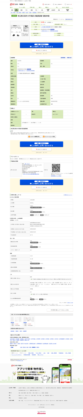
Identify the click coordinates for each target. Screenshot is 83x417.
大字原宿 (67, 338)
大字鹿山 (22, 338)
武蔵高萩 (12, 331)
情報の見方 (69, 57)
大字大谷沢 (12, 338)
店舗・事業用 (54, 353)
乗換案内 (32, 73)
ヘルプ (38, 404)
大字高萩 (47, 338)
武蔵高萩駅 (48, 26)
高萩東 (17, 340)
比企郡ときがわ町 (52, 343)
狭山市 (15, 343)
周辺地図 (52, 29)
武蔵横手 (25, 331)
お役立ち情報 (11, 400)
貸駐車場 (12, 322)
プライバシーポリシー (32, 404)
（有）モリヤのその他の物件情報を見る (31, 174)
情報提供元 (59, 387)
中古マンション (27, 395)
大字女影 (17, 338)
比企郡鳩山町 (45, 343)
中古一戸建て (38, 353)
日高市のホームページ (68, 194)
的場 (27, 347)
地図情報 (65, 400)
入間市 (18, 343)
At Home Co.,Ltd (20, 360)
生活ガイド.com (70, 302)
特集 (19, 400)
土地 (44, 353)
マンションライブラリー (17, 354)
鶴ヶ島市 (26, 343)
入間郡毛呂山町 (32, 343)
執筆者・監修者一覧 (59, 400)
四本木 (14, 340)
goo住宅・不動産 (12, 387)
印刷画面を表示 (69, 19)
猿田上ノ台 (27, 340)
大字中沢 (56, 338)
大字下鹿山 (33, 338)
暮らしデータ (40, 354)
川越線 (12, 347)
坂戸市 (22, 343)
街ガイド (47, 400)
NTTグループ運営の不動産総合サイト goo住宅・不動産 (20, 0)
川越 (21, 347)
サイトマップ (48, 404)
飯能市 (11, 343)
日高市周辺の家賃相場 (54, 30)
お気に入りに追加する (42, 50)
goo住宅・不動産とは (22, 387)
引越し (22, 400)
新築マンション (21, 395)
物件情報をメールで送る (56, 175)
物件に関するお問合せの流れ (51, 387)
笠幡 (30, 347)
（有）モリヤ (27, 163)
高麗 (21, 331)
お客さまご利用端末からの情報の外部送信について (36, 387)
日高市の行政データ (45, 30)
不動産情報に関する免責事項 (67, 387)
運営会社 (52, 404)
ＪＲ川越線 (43, 26)
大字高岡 (38, 338)
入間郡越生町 (39, 343)
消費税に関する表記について (35, 390)
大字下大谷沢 (27, 338)
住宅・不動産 (68, 353)
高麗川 (17, 331)
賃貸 (48, 353)
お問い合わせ (42, 404)
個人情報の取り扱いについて (24, 390)
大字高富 (43, 338)
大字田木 (52, 338)
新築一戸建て (31, 353)
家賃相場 (34, 354)
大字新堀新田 (62, 338)
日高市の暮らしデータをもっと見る (60, 310)
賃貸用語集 (63, 57)
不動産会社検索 (27, 354)
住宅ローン (52, 395)
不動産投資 (61, 353)
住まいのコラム (52, 400)
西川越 (24, 347)
